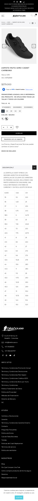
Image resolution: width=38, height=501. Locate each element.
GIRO (8, 22)
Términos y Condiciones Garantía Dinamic (15, 423)
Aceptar (19, 497)
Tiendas (4, 440)
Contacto (4, 426)
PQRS (23, 10)
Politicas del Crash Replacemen (12, 443)
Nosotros (4, 474)
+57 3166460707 (10, 351)
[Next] (34, 46)
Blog (3, 464)
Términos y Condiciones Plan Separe (13, 375)
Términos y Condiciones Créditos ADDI (14, 378)
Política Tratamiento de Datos (11, 389)
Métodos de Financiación (10, 395)
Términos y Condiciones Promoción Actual (16, 368)
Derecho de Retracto (8, 399)
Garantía (4, 419)
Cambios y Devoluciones (9, 416)
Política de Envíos (7, 433)
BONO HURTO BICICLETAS (19, 8)
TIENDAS (7, 8)
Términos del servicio (8, 447)
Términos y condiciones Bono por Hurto (15, 382)
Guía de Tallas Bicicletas (9, 437)
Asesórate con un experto (13, 139)
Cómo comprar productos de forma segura (16, 471)
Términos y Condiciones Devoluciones (14, 371)
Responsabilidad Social (9, 478)
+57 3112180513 (9, 347)
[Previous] (4, 46)
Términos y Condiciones (9, 385)
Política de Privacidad (8, 392)
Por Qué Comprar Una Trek (10, 467)
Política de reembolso (8, 450)
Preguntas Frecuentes (9, 430)
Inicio (3, 22)
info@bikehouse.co (11, 342)
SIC (2, 402)
